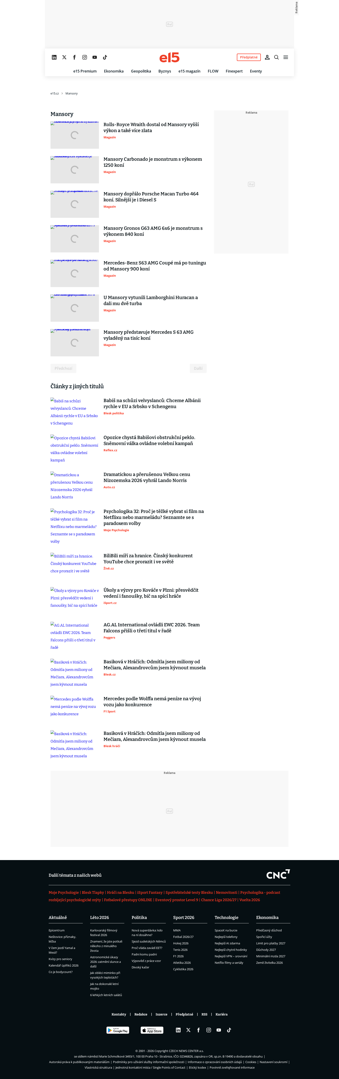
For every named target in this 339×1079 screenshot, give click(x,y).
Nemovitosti (226, 892)
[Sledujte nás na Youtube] (94, 57)
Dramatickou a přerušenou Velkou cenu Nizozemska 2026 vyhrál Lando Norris (147, 477)
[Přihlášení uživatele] (267, 57)
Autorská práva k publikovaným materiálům (79, 1062)
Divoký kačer (140, 967)
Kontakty (119, 1014)
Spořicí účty (264, 937)
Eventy (256, 71)
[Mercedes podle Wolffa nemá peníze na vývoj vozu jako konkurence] (75, 709)
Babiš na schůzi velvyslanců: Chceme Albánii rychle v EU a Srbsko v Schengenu (152, 403)
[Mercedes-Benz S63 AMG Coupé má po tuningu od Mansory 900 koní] (75, 273)
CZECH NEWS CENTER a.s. (186, 1051)
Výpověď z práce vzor (146, 961)
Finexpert (234, 71)
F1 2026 (178, 956)
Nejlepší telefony (226, 937)
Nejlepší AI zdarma (227, 943)
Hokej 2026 (180, 943)
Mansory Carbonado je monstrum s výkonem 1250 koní (153, 162)
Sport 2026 (183, 917)
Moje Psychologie (64, 892)
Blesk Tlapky (93, 892)
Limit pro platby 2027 (270, 943)
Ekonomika (114, 71)
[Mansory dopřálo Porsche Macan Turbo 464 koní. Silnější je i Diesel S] (75, 204)
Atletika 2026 (182, 963)
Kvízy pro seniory (60, 959)
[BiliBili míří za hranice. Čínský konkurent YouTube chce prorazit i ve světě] (75, 566)
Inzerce (161, 1014)
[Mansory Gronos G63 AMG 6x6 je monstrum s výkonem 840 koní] (75, 238)
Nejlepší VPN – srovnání (231, 956)
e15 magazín (189, 71)
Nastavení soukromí (273, 1062)
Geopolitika (141, 71)
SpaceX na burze (226, 930)
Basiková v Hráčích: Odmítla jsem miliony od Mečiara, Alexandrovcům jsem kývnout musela (155, 664)
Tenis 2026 (180, 950)
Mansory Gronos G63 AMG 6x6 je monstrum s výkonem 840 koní (153, 231)
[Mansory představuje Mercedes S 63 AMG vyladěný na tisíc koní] (75, 342)
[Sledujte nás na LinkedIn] (54, 57)
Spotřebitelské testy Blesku (189, 892)
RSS (204, 1014)
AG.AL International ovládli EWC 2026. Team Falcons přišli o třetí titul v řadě (152, 627)
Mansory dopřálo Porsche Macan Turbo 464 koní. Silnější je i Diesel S (151, 197)
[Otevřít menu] (285, 57)
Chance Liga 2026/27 (218, 900)
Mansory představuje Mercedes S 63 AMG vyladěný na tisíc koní (148, 335)
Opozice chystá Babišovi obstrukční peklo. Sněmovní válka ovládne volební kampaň (149, 440)
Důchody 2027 (266, 950)
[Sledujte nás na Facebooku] (74, 57)
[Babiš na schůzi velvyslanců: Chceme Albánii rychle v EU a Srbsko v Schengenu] (75, 412)
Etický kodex (197, 1067)
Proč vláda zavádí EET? (147, 948)
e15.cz (55, 93)
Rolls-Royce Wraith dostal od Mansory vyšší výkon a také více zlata (151, 127)
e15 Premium (85, 71)
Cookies (250, 1062)
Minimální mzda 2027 (270, 956)
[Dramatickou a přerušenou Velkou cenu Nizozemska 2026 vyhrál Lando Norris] (75, 486)
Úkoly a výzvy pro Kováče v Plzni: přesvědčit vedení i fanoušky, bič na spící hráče (151, 593)
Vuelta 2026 (249, 900)
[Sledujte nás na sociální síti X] (64, 57)
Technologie (226, 917)
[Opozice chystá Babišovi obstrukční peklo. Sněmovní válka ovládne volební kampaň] (75, 449)
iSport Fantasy (150, 892)
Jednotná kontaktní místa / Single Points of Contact (150, 1067)
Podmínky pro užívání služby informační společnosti (148, 1062)
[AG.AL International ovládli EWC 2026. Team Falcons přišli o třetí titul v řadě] (75, 636)
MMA (177, 930)
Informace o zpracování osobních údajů (215, 1062)
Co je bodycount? (61, 972)
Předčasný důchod (269, 930)
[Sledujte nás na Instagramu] (84, 57)
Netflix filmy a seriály (229, 963)
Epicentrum (57, 930)
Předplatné (184, 1014)
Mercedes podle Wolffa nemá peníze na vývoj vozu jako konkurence (152, 701)
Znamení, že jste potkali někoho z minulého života (106, 946)
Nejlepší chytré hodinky (231, 950)
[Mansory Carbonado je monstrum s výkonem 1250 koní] (75, 169)
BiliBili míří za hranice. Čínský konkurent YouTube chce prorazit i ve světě (148, 558)
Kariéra (222, 1014)
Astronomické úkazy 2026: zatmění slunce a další (105, 961)
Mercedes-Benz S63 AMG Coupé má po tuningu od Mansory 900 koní (155, 266)
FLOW (213, 71)
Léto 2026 (99, 917)
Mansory (71, 93)
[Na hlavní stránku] (169, 57)
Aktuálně (58, 917)
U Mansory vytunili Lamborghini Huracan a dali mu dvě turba (151, 300)
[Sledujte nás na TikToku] (105, 57)
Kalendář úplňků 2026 (63, 965)
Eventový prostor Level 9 (176, 900)
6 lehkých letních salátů (106, 995)
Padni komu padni (144, 954)
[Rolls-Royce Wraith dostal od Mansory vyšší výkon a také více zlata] (75, 135)
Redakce (140, 1014)
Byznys (164, 71)
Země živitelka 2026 (269, 963)
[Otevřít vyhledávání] (276, 57)
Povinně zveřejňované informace (232, 1067)
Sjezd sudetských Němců (149, 941)
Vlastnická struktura (98, 1067)
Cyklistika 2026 (183, 969)
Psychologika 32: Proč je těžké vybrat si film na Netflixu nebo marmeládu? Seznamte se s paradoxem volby (154, 517)
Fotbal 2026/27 (183, 937)
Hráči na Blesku (120, 892)
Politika (139, 917)
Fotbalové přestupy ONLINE (128, 900)
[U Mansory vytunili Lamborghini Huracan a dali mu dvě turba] (75, 308)
